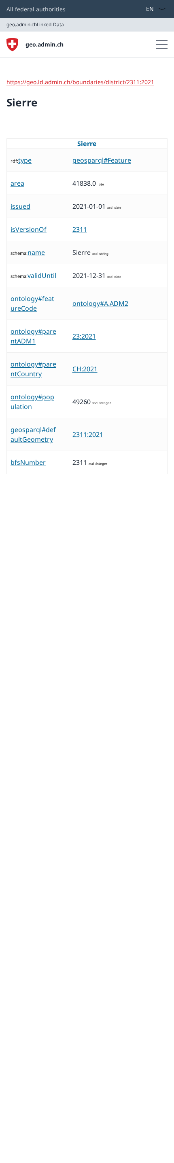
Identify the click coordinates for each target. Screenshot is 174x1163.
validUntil (42, 275)
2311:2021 (87, 434)
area (17, 183)
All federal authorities (36, 9)
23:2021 (84, 336)
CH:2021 (85, 368)
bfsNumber (28, 462)
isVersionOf (29, 229)
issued (20, 206)
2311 (79, 229)
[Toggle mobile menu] (162, 44)
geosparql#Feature (101, 160)
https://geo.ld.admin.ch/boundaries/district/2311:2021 (80, 82)
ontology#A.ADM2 (100, 303)
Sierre (87, 143)
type (25, 160)
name (36, 252)
